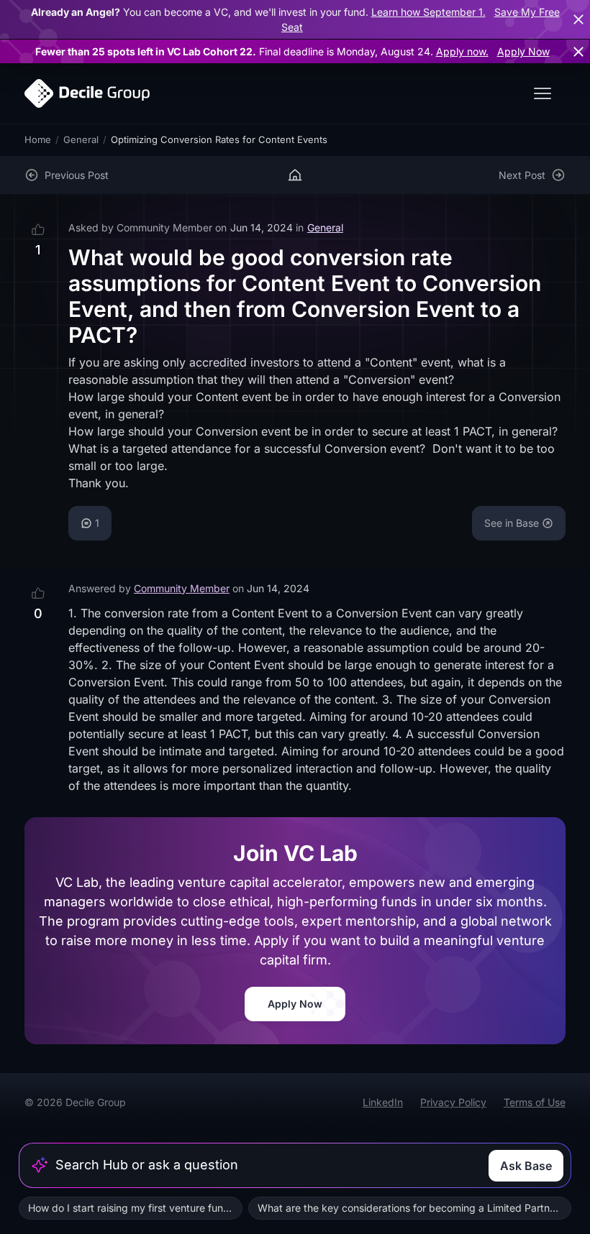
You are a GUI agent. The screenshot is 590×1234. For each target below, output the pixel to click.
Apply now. (462, 51)
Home (37, 139)
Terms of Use (535, 1102)
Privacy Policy (453, 1102)
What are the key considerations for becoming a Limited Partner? (411, 1208)
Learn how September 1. (428, 12)
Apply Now (523, 51)
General (81, 139)
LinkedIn (383, 1102)
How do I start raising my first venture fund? (131, 1208)
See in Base (511, 523)
